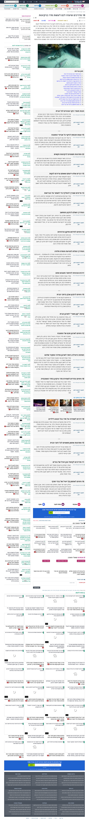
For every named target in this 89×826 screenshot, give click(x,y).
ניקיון (71, 590)
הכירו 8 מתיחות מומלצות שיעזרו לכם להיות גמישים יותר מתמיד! (20, 811)
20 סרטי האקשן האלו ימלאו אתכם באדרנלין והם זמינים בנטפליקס (72, 814)
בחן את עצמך (77, 5)
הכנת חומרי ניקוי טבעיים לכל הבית (72, 74)
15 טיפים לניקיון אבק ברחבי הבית (72, 90)
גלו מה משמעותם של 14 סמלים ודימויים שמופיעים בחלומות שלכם (19, 792)
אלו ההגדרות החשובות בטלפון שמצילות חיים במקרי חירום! (47, 807)
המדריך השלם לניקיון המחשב (73, 83)
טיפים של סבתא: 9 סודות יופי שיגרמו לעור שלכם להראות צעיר (46, 778)
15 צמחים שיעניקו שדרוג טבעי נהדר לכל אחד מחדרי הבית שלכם (45, 795)
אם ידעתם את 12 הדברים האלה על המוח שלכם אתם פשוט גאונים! (45, 814)
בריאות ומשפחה (50, 5)
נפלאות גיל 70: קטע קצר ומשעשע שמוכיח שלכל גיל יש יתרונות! (73, 790)
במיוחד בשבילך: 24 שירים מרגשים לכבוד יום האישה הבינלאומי (73, 811)
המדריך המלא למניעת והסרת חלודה (72, 86)
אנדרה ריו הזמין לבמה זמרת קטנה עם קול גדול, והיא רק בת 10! (73, 799)
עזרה (35, 1)
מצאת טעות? (35, 520)
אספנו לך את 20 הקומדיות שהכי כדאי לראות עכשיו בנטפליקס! (73, 805)
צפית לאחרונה (16, 8)
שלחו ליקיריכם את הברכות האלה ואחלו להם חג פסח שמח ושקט (20, 790)
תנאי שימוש (61, 516)
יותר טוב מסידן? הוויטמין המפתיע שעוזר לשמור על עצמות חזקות (73, 776)
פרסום (27, 818)
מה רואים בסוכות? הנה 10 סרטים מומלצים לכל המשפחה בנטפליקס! (72, 809)
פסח (64, 590)
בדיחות (36, 5)
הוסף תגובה (36, 587)
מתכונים (63, 5)
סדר (73, 590)
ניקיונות (48, 590)
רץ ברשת (75, 8)
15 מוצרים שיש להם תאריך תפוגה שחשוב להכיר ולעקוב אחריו (46, 785)
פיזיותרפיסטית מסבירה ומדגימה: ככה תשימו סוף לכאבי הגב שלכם (72, 797)
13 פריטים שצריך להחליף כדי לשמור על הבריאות (69, 81)
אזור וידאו (69, 2)
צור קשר (28, 1)
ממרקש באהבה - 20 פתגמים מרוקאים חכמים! (76, 795)
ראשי (84, 11)
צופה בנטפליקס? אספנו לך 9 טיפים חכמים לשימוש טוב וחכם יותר (46, 811)
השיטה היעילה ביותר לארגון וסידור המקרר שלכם (69, 95)
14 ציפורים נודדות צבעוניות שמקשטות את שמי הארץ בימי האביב (46, 792)
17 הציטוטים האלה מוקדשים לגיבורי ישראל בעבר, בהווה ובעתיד (19, 805)
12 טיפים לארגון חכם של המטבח (73, 93)
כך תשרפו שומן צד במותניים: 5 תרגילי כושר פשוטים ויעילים (20, 807)
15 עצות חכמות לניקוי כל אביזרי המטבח (71, 76)
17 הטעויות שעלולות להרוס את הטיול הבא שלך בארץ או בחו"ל (46, 797)
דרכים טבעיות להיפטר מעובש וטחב (72, 88)
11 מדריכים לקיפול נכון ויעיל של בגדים (71, 102)
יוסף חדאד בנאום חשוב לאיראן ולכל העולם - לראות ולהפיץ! (20, 809)
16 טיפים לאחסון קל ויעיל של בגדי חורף (71, 104)
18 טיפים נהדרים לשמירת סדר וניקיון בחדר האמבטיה (68, 97)
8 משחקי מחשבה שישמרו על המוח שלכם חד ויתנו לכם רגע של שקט (45, 805)
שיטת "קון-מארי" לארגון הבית (74, 92)
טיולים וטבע (57, 8)
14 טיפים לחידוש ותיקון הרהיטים (73, 85)
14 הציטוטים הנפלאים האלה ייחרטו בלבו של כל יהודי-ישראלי (20, 795)
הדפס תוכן (81, 520)
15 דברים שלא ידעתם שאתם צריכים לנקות (70, 79)
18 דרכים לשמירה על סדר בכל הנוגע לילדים (70, 99)
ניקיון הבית (57, 590)
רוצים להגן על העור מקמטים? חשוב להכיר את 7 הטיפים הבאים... (46, 782)
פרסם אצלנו (42, 1)
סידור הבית (53, 590)
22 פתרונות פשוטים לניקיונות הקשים (72, 77)
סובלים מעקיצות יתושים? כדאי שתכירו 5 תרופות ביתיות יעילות (46, 780)
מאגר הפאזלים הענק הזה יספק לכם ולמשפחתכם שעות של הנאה (19, 778)
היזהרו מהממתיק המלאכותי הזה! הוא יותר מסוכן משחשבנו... (73, 778)
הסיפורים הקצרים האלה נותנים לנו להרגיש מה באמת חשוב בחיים (19, 799)
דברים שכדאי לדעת (71, 11)
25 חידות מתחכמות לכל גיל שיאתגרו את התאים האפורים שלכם (20, 780)
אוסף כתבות (44, 590)
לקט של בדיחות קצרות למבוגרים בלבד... (24, 776)
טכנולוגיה (44, 803)
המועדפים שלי (7, 8)
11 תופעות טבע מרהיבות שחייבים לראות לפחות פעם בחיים (47, 799)
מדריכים (61, 590)
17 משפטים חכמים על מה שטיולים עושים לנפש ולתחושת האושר (46, 790)
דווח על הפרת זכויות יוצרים (45, 520)
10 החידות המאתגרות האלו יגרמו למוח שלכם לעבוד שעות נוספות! (19, 785)
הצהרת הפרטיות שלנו (56, 516)
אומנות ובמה (49, 8)
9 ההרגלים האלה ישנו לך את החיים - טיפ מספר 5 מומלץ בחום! (73, 792)
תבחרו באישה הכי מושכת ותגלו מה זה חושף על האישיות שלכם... (19, 797)
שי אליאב (81, 17)
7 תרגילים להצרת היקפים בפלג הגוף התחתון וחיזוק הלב (21, 814)
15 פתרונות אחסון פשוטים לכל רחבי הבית (70, 101)
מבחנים (81, 557)
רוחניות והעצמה (9, 5)
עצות (76, 590)
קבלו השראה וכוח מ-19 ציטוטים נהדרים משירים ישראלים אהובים (72, 807)
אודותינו (50, 818)
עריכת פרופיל (24, 8)
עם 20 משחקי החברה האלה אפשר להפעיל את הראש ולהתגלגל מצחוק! (18, 782)
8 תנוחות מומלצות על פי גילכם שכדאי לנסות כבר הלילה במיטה (46, 776)
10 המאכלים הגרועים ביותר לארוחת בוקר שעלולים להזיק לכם (73, 785)
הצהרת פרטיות (34, 818)
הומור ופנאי (66, 8)
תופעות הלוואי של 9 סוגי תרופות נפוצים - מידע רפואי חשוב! (73, 780)
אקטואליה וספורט (18, 803)
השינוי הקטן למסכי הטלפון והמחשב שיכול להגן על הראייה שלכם (46, 809)
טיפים (78, 590)
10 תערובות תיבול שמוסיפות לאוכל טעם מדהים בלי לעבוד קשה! (73, 782)
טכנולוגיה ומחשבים (38, 8)
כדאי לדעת (23, 5)
